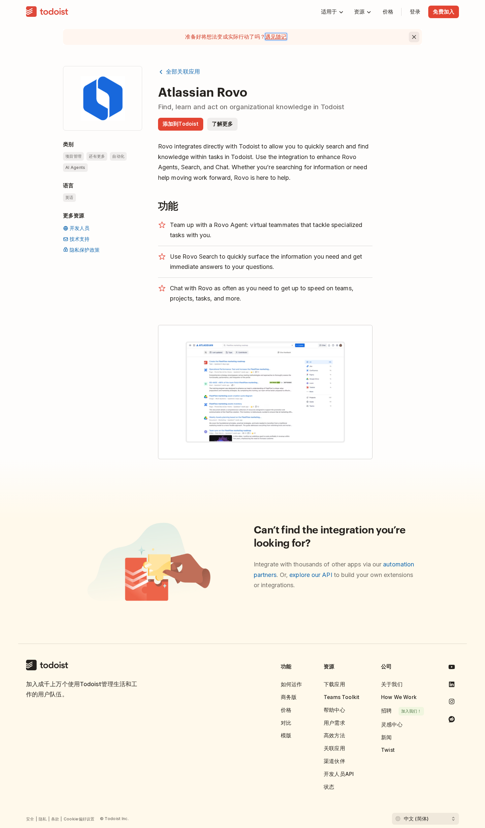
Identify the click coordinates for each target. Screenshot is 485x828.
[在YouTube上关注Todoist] (451, 668)
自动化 (118, 156)
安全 (30, 818)
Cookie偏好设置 (79, 818)
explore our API (310, 574)
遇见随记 (276, 36)
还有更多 (97, 156)
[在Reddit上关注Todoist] (451, 720)
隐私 (43, 818)
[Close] (414, 37)
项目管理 (73, 156)
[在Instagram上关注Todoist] (451, 702)
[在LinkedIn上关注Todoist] (451, 685)
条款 (55, 818)
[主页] (47, 11)
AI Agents (75, 167)
